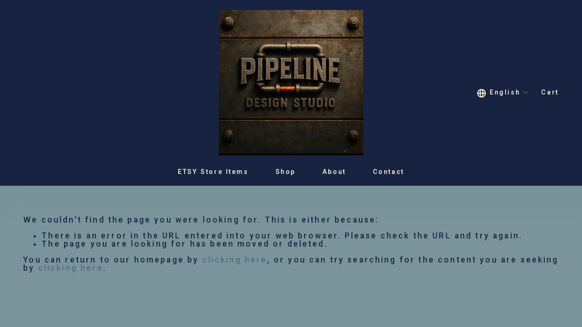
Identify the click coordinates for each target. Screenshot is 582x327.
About (334, 171)
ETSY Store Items (213, 171)
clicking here (234, 259)
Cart (549, 92)
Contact (388, 171)
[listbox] (503, 93)
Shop (286, 171)
